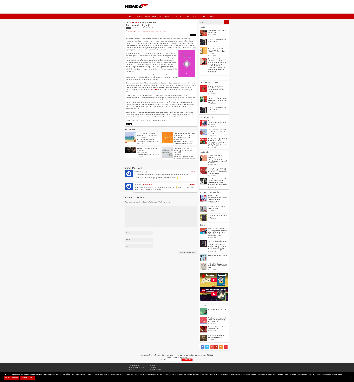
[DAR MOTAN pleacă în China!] (203, 260)
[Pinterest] (226, 347)
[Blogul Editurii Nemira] (136, 10)
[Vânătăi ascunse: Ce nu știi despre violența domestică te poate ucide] (167, 157)
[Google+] (212, 347)
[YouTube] (216, 347)
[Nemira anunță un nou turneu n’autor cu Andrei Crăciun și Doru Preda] (203, 126)
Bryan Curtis (136, 31)
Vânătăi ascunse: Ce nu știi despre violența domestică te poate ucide (183, 150)
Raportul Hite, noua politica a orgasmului (147, 149)
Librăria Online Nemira (137, 367)
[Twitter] (207, 347)
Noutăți (202, 27)
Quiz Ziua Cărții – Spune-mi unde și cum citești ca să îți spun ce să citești (217, 319)
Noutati (129, 16)
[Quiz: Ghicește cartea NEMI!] (203, 314)
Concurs (203, 305)
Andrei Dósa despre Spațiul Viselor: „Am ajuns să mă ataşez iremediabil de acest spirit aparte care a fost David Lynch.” (217, 182)
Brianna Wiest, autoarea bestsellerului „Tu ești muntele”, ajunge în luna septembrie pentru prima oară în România (217, 159)
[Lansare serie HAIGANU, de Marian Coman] (203, 36)
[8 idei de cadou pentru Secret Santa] (203, 220)
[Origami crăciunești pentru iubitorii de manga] (203, 211)
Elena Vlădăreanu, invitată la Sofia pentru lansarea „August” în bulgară (218, 131)
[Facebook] (202, 347)
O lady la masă (153, 31)
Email (163, 360)
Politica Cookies (11, 378)
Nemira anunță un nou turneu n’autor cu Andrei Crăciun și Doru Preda (217, 122)
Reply (193, 172)
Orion (195, 16)
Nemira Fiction (177, 16)
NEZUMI (203, 16)
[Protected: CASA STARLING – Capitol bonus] (203, 44)
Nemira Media (154, 367)
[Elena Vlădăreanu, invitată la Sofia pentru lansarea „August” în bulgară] (203, 135)
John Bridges (144, 31)
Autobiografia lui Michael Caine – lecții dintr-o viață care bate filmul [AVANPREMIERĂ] (184, 135)
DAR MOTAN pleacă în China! (218, 255)
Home (131, 22)
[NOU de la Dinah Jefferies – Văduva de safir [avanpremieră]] (130, 143)
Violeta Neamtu (138, 28)
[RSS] (221, 347)
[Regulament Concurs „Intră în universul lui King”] (203, 332)
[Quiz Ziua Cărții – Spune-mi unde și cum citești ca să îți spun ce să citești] (203, 323)
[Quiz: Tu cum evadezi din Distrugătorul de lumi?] (203, 340)
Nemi (132, 369)
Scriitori (137, 16)
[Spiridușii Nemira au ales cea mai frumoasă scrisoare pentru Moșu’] (203, 269)
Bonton (130, 31)
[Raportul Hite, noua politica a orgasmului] (130, 152)
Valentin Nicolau (155, 369)
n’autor (188, 16)
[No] (352, 377)
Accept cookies (27, 378)
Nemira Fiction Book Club (153, 16)
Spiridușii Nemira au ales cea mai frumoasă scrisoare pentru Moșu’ (217, 265)
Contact (212, 16)
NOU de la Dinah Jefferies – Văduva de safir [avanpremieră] (147, 134)
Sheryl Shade (162, 31)
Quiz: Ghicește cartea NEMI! (217, 309)
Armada (166, 16)
